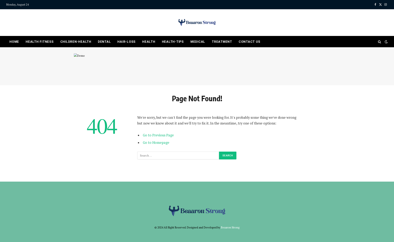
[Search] (379, 41)
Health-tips (173, 42)
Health (148, 42)
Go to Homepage (156, 142)
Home (14, 42)
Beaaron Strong (230, 227)
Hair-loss (126, 42)
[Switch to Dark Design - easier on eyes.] (386, 41)
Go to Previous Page (158, 135)
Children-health (75, 42)
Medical (197, 42)
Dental (104, 42)
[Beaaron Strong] (197, 22)
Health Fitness (40, 42)
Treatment (222, 42)
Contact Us (249, 42)
